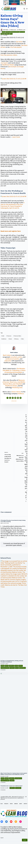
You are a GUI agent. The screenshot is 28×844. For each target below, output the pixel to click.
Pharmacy (7, 33)
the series (19, 42)
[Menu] (26, 8)
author (20, 357)
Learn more (16, 137)
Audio (3, 31)
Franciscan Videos (15, 31)
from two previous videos (9, 55)
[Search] (24, 8)
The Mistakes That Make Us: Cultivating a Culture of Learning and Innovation (14, 370)
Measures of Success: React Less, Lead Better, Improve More (14, 382)
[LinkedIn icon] (10, 398)
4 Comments (3, 670)
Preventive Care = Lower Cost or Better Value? (11, 786)
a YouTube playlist (16, 47)
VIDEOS (11, 803)
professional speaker (12, 359)
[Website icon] (13, 398)
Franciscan (8, 31)
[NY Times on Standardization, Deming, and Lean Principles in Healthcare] (14, 609)
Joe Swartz (4, 63)
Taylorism (12, 780)
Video (11, 33)
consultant (13, 357)
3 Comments (3, 782)
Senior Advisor (16, 392)
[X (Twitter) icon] (15, 398)
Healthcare (22, 31)
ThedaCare (12, 668)
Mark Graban (7, 355)
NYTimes (20, 665)
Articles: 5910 (14, 401)
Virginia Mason (22, 668)
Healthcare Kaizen (8, 65)
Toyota (17, 668)
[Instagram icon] (18, 398)
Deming (2, 665)
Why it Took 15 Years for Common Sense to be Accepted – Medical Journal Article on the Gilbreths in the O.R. (14, 773)
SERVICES (16, 803)
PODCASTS (6, 803)
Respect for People (5, 780)
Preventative (18, 788)
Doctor (6, 665)
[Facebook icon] (7, 398)
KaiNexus (21, 393)
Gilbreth (6, 778)
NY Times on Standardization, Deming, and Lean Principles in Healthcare (12, 661)
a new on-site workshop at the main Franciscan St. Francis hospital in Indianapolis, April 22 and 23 (12, 205)
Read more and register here (11, 231)
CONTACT (25, 803)
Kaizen (2, 33)
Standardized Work (5, 668)
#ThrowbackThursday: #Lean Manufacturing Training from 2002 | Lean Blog (13, 521)
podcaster (8, 361)
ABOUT (20, 803)
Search (2, 837)
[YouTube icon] (20, 398)
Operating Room (18, 778)
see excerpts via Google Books (12, 67)
